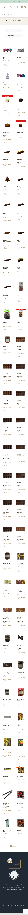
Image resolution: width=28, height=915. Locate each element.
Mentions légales (21, 887)
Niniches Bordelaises (20, 802)
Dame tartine (6, 563)
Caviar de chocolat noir (7, 646)
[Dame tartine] (7, 556)
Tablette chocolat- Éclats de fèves (7, 484)
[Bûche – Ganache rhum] (7, 233)
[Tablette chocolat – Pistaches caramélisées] (21, 610)
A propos (10, 885)
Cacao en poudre (5, 347)
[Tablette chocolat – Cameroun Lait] (7, 366)
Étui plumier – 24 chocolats (7, 831)
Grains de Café (20, 672)
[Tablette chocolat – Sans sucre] (7, 502)
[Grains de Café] (21, 665)
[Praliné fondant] (21, 179)
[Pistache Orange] (7, 260)
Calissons (5, 589)
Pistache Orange (5, 268)
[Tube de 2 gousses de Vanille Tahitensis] (7, 795)
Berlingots (19, 294)
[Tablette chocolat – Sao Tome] (21, 447)
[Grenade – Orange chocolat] (7, 125)
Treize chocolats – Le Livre (20, 751)
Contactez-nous (10, 887)
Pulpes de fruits (19, 724)
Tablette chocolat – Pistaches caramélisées (20, 619)
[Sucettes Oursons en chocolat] (21, 638)
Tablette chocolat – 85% (19, 402)
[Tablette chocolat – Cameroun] (21, 502)
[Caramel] (7, 152)
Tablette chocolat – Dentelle (19, 484)
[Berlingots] (21, 287)
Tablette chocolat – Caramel (6, 402)
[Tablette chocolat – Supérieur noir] (21, 366)
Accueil (5, 885)
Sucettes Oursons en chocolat (20, 647)
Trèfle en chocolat (5, 108)
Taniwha (22, 905)
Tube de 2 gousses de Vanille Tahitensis (6, 804)
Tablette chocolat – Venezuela (6, 538)
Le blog (16, 885)
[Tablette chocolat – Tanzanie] (7, 420)
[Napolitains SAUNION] (7, 717)
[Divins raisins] (7, 692)
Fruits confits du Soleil (7, 750)
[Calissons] (7, 581)
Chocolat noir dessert (7, 321)
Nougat (19, 212)
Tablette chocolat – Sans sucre (6, 511)
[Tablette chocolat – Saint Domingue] (7, 447)
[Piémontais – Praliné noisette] (21, 152)
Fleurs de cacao (5, 777)
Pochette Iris (20, 57)
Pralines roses (20, 699)
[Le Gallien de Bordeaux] (21, 769)
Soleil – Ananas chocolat (19, 268)
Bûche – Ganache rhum (7, 241)
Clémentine (20, 132)
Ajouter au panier (5, 141)
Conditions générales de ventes (14, 889)
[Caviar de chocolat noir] (7, 638)
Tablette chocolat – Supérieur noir (20, 375)
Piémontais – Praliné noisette (20, 161)
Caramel (5, 159)
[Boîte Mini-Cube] (7, 50)
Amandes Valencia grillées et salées (19, 323)
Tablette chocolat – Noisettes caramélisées (20, 591)
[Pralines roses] (21, 692)
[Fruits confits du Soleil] (7, 742)
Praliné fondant (19, 187)
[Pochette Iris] (21, 50)
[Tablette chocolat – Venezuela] (7, 529)
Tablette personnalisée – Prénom (7, 674)
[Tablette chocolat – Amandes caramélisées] (7, 610)
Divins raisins (7, 699)
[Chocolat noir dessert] (7, 314)
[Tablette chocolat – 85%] (21, 393)
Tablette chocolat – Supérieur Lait (20, 538)
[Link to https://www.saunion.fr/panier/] (25, 7)
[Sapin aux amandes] (7, 179)
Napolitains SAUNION (6, 724)
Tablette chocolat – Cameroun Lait (7, 375)
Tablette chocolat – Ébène (19, 429)
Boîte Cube (19, 82)
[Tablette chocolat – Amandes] (21, 339)
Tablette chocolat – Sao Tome (20, 456)
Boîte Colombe (7, 82)
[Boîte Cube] (21, 75)
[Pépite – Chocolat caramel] (7, 287)
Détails (10, 62)
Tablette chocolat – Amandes (19, 348)
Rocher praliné (21, 107)
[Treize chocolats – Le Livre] (21, 742)
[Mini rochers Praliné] (21, 823)
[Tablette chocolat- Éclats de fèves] (7, 475)
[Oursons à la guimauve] (21, 556)
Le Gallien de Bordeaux (20, 777)
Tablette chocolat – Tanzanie (6, 429)
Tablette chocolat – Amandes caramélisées (6, 619)
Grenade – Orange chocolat (6, 134)
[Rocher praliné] (21, 100)
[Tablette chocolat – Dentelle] (21, 475)
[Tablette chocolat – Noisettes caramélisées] (21, 581)
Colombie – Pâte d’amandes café (6, 214)
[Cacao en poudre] (7, 339)
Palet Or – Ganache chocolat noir (20, 242)
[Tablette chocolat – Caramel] (7, 393)
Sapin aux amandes (6, 187)
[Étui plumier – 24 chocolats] (7, 823)
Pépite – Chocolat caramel (5, 295)
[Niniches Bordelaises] (21, 795)
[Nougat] (21, 204)
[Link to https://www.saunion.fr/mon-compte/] (22, 7)
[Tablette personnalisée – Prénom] (7, 665)
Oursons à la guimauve (20, 564)
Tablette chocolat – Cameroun (19, 511)
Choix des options (5, 64)
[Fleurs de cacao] (7, 769)
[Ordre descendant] (21, 30)
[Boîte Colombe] (7, 75)
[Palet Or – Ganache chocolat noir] (21, 233)
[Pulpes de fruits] (21, 717)
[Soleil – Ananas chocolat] (21, 260)
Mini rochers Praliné (20, 831)
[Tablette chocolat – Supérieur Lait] (21, 529)
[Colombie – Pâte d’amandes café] (7, 204)
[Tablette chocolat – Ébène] (21, 420)
